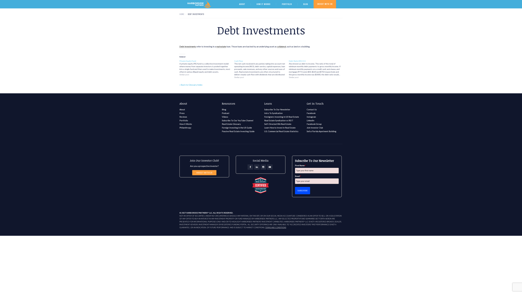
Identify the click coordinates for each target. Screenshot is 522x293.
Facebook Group (314, 124)
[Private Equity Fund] (206, 68)
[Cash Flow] (261, 69)
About (182, 109)
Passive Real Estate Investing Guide (238, 131)
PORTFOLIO (287, 4)
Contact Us (312, 109)
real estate (221, 46)
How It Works (185, 124)
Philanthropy (185, 127)
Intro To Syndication (273, 113)
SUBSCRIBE (302, 190)
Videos (225, 117)
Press (182, 113)
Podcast (225, 113)
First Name (300, 165)
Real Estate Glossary (231, 124)
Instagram (311, 117)
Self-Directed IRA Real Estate (277, 124)
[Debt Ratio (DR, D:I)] (316, 69)
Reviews (183, 117)
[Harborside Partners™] (209, 7)
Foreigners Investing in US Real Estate (281, 117)
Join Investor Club (315, 127)
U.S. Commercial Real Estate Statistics (281, 131)
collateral (281, 46)
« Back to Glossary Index (190, 84)
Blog (224, 109)
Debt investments (187, 46)
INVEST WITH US (325, 4)
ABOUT (242, 4)
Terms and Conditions (275, 227)
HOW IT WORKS (263, 4)
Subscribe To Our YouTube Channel (237, 120)
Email (298, 176)
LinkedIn (310, 120)
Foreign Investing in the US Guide (237, 127)
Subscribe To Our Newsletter (277, 109)
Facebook (311, 113)
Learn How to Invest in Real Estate (280, 127)
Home (181, 14)
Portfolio (183, 120)
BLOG (305, 4)
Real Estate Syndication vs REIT (278, 120)
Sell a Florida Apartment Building (321, 131)
